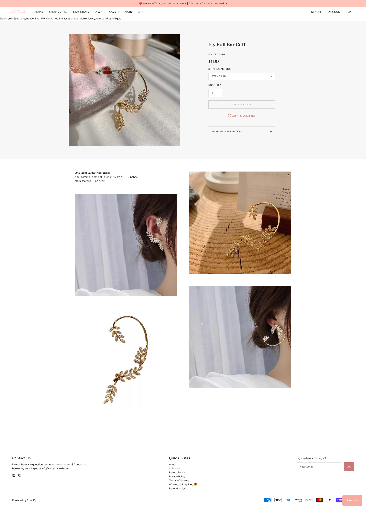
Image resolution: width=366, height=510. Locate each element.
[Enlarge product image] (124, 90)
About (172, 464)
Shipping (174, 468)
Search (316, 11)
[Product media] (126, 245)
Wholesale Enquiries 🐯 (183, 484)
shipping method (220, 69)
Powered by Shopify (24, 500)
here (15, 468)
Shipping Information (226, 131)
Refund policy (177, 488)
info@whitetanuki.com (55, 468)
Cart (352, 11)
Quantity (214, 85)
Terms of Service (179, 480)
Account (335, 11)
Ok (349, 466)
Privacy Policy (177, 476)
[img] (14, 475)
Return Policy (177, 472)
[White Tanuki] (18, 12)
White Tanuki (217, 54)
